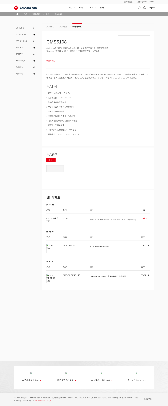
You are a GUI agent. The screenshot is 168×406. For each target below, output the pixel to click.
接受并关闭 (148, 399)
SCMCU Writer (69, 245)
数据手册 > (50, 61)
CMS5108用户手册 (52, 219)
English (151, 8)
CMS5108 (58, 14)
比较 (51, 160)
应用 (82, 8)
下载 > (144, 218)
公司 (103, 8)
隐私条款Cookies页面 (43, 401)
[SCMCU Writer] (52, 248)
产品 (72, 8)
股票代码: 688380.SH (145, 2)
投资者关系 (128, 2)
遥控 (47, 14)
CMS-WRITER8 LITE (71, 275)
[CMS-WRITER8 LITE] (52, 278)
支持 (93, 8)
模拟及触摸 (36, 14)
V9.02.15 (145, 275)
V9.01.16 (145, 245)
